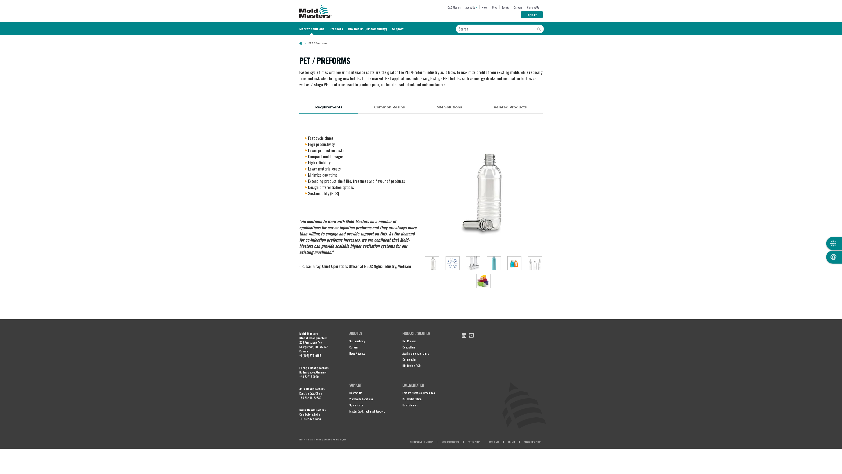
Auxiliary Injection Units (415, 353)
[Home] (315, 11)
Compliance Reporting (450, 441)
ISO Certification (411, 399)
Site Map (511, 441)
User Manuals (410, 405)
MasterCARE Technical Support (367, 411)
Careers (518, 7)
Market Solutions (311, 28)
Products (336, 28)
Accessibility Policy (532, 441)
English (535, 14)
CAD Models (454, 7)
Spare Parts (356, 405)
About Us (470, 7)
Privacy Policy (474, 441)
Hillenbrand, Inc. (339, 439)
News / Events (357, 353)
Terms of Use (494, 441)
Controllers (408, 347)
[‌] (464, 335)
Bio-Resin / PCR (411, 365)
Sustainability (357, 341)
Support (398, 28)
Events (505, 7)
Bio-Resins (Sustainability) (367, 28)
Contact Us (533, 7)
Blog (494, 7)
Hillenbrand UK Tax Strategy (421, 441)
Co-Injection (409, 359)
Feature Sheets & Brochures (418, 392)
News (484, 7)
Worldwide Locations (361, 399)
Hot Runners (409, 341)
